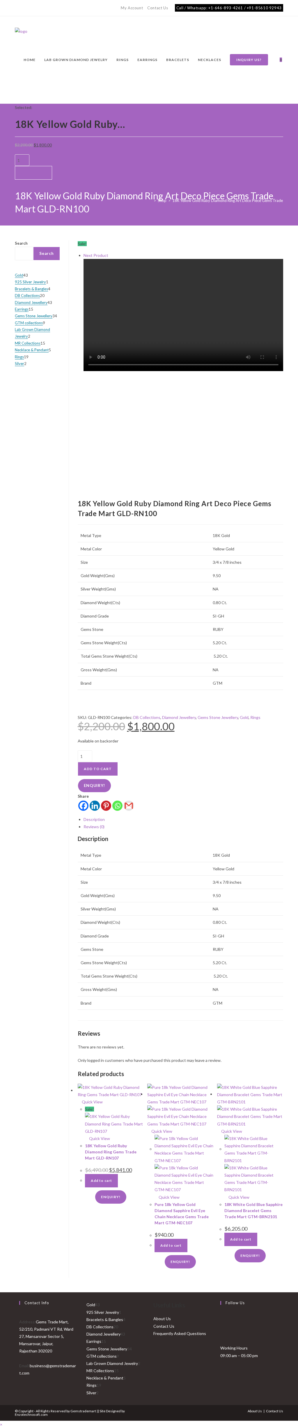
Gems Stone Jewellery (218, 717)
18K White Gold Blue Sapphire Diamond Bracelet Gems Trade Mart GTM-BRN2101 (253, 1210)
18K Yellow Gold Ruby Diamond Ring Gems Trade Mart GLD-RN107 (110, 1151)
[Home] (150, 200)
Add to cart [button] (101, 1180)
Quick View (92, 1101)
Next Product (96, 255)
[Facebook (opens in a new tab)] (17, 8)
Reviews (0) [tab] (94, 826)
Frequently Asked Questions (179, 1333)
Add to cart (33, 172)
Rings (255, 717)
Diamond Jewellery (179, 717)
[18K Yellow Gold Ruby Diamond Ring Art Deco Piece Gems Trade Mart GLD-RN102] (183, 315)
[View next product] (110, 255)
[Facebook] (83, 806)
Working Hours (234, 1347)
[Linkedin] (95, 806)
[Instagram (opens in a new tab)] (23, 8)
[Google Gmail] (129, 806)
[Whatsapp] (117, 806)
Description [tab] (94, 819)
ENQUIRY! (94, 785)
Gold (244, 717)
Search (21, 243)
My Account (132, 8)
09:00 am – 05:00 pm (239, 1355)
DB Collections (146, 717)
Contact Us (157, 8)
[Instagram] (221, 1331)
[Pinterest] (106, 806)
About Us (162, 1318)
